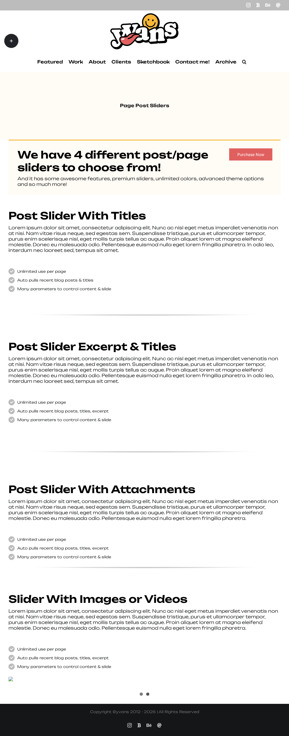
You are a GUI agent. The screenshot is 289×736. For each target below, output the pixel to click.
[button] (244, 62)
